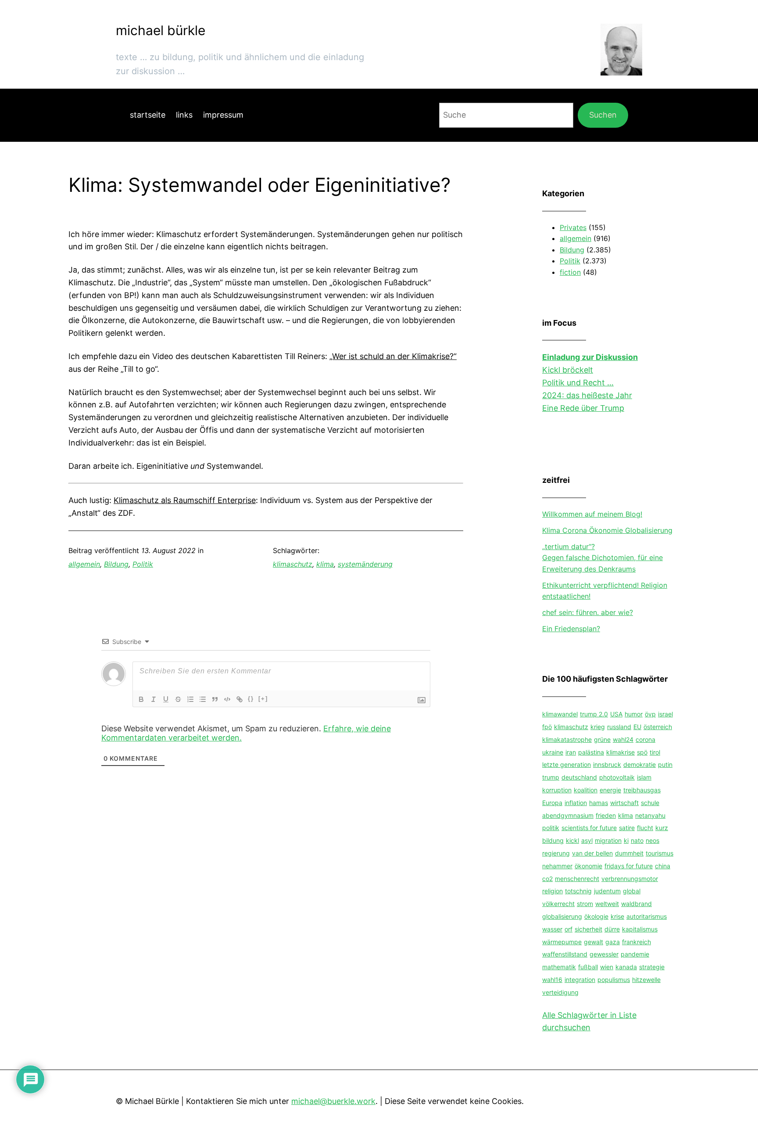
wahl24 (623, 739)
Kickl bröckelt (567, 369)
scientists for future (589, 827)
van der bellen (592, 853)
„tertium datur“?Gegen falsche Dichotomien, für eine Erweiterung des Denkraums (602, 557)
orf (568, 929)
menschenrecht (577, 878)
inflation (576, 802)
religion (552, 891)
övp (650, 714)
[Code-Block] (227, 699)
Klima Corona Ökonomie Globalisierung (607, 530)
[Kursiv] (153, 699)
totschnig (578, 891)
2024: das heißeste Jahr (587, 395)
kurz (661, 827)
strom (585, 903)
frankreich (636, 942)
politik (550, 827)
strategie (652, 967)
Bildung (116, 564)
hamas (598, 802)
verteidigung (560, 992)
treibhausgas (642, 790)
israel (665, 714)
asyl (587, 840)
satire (627, 827)
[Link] (239, 699)
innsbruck (607, 764)
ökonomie (588, 866)
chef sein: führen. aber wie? (587, 612)
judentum (607, 891)
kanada (626, 967)
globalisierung (562, 916)
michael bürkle (160, 30)
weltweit (607, 903)
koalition (585, 790)
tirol (655, 752)
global (631, 891)
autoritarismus (646, 916)
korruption (557, 790)
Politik (142, 564)
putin (665, 764)
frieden (606, 815)
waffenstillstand (564, 954)
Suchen (603, 114)
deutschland (579, 777)
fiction (570, 272)
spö (642, 752)
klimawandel (560, 714)
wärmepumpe (562, 942)
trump (550, 777)
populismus (613, 979)
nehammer (557, 866)
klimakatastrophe (567, 739)
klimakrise (620, 752)
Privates (573, 227)
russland (619, 726)
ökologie (596, 916)
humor (634, 714)
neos (652, 840)
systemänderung (365, 564)
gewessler (604, 954)
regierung (556, 853)
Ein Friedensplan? (571, 628)
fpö (547, 726)
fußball (588, 967)
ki (626, 840)
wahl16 (552, 979)
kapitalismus (640, 929)
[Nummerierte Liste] (190, 699)
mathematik (559, 967)
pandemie (635, 954)
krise (617, 916)
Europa (552, 802)
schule (650, 802)
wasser (552, 929)
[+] (263, 698)
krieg (597, 726)
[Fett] (141, 699)
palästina (591, 752)
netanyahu (650, 815)
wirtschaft (624, 802)
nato (637, 840)
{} (251, 698)
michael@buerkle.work (333, 1101)
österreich (658, 726)
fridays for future (628, 866)
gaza (612, 942)
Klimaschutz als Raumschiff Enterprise (185, 500)
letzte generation (566, 764)
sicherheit (588, 929)
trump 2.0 (594, 714)
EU (637, 726)
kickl (572, 840)
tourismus (659, 853)
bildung (553, 840)
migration (608, 840)
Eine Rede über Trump (583, 408)
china (662, 866)
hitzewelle (646, 979)
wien (606, 967)
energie (610, 790)
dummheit (629, 853)
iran (570, 752)
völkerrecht (558, 903)
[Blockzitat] (215, 699)
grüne (602, 739)
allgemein (84, 564)
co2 (547, 878)
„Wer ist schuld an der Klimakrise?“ (393, 356)
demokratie (639, 764)
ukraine (552, 752)
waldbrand (636, 903)
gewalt (593, 942)
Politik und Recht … (578, 382)
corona (645, 739)
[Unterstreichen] (166, 699)
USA (616, 714)
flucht (645, 827)
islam (644, 777)
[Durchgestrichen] (178, 699)
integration (580, 979)
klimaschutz (292, 564)
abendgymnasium (568, 815)
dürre (612, 929)
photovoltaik (617, 777)
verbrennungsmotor (629, 878)
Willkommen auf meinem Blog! (592, 514)
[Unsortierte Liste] (203, 699)
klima (325, 564)
